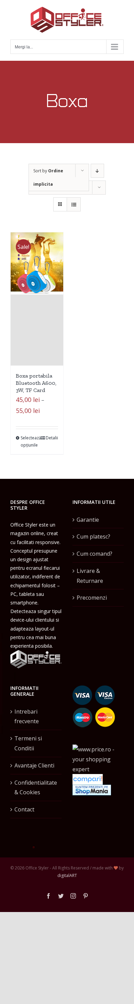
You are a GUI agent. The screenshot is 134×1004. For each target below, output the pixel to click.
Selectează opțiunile (28, 441)
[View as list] (73, 204)
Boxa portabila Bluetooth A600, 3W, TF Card (36, 382)
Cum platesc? (93, 536)
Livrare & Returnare (90, 576)
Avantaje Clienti (34, 765)
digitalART (67, 875)
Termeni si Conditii (28, 743)
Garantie (88, 519)
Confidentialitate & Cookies (35, 787)
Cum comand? (94, 553)
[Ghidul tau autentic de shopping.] (87, 779)
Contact (24, 809)
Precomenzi (92, 597)
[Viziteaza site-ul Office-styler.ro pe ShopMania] (91, 789)
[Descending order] (97, 171)
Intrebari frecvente (26, 716)
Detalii (52, 438)
